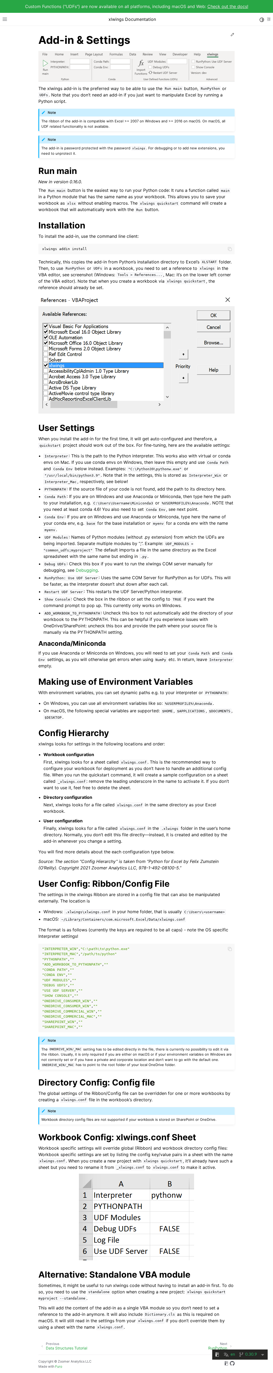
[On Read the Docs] (226, 1364)
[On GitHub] (232, 1364)
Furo (58, 1366)
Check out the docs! (227, 6)
